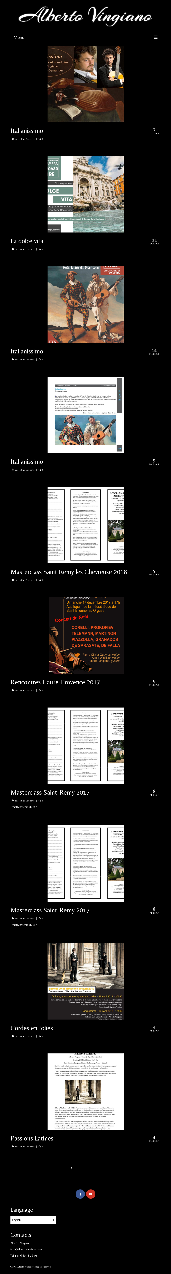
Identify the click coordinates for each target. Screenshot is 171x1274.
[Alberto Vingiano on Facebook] (80, 1194)
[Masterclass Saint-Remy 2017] (86, 745)
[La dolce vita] (86, 194)
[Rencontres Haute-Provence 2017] (86, 635)
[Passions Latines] (86, 1091)
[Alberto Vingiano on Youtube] (90, 1194)
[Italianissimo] (86, 83)
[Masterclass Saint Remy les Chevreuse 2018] (86, 525)
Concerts (30, 139)
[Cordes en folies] (86, 981)
